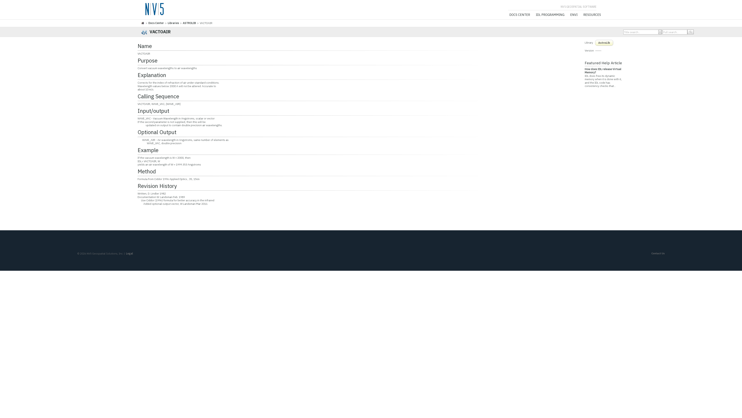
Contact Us (658, 253)
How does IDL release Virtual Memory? (603, 70)
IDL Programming (550, 15)
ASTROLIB (189, 23)
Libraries (173, 23)
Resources (592, 15)
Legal (129, 253)
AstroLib (604, 43)
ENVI (574, 15)
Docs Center (519, 15)
